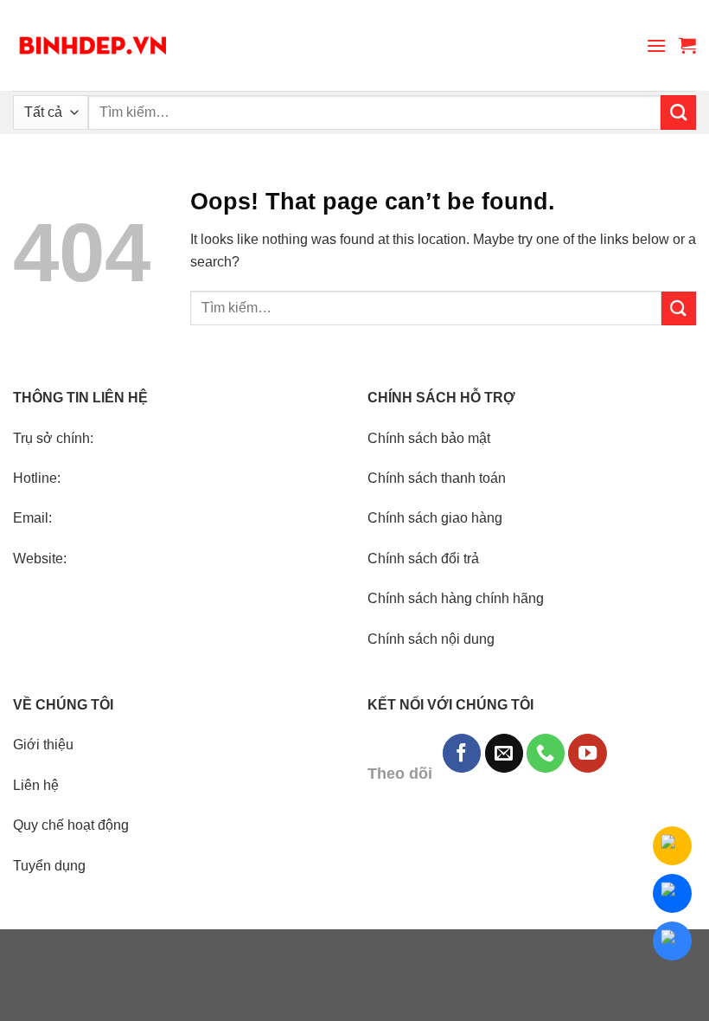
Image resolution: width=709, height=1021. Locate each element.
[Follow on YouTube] (587, 753)
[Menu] (656, 45)
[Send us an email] (504, 753)
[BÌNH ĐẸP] (93, 45)
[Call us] (546, 753)
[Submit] (678, 112)
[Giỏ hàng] (687, 45)
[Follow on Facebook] (462, 753)
